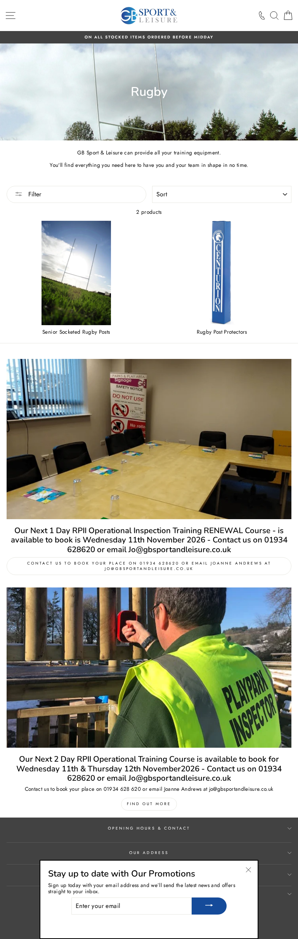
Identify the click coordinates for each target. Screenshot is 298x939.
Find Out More (149, 804)
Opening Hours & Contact (149, 828)
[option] (149, 37)
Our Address (149, 853)
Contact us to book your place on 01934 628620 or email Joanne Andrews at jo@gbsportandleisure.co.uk (149, 566)
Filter (33, 194)
